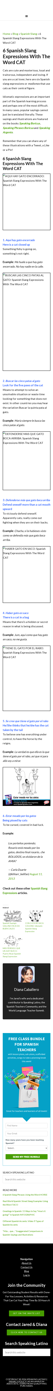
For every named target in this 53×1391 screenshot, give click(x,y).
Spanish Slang (29, 33)
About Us (26, 1263)
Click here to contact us (26, 1332)
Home (6, 33)
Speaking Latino (26, 7)
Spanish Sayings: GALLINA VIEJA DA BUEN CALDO (11, 926)
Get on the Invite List (26, 1313)
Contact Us (26, 1267)
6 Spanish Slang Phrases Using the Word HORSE (25, 1194)
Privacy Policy (17, 1381)
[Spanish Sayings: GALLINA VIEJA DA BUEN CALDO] (13, 916)
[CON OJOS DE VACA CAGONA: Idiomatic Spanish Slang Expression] (35, 916)
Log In (26, 1275)
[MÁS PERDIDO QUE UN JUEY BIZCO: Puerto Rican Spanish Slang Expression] (13, 941)
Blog (15, 33)
